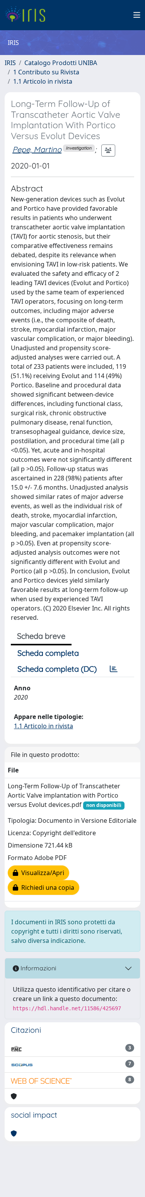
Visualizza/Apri (41, 873)
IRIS (10, 62)
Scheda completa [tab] (48, 653)
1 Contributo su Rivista (46, 72)
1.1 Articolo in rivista (42, 81)
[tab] (113, 669)
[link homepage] (28, 15)
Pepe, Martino (36, 149)
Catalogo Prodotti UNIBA (60, 62)
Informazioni (37, 968)
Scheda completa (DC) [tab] (57, 669)
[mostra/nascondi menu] (136, 15)
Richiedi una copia (46, 887)
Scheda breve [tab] (41, 636)
